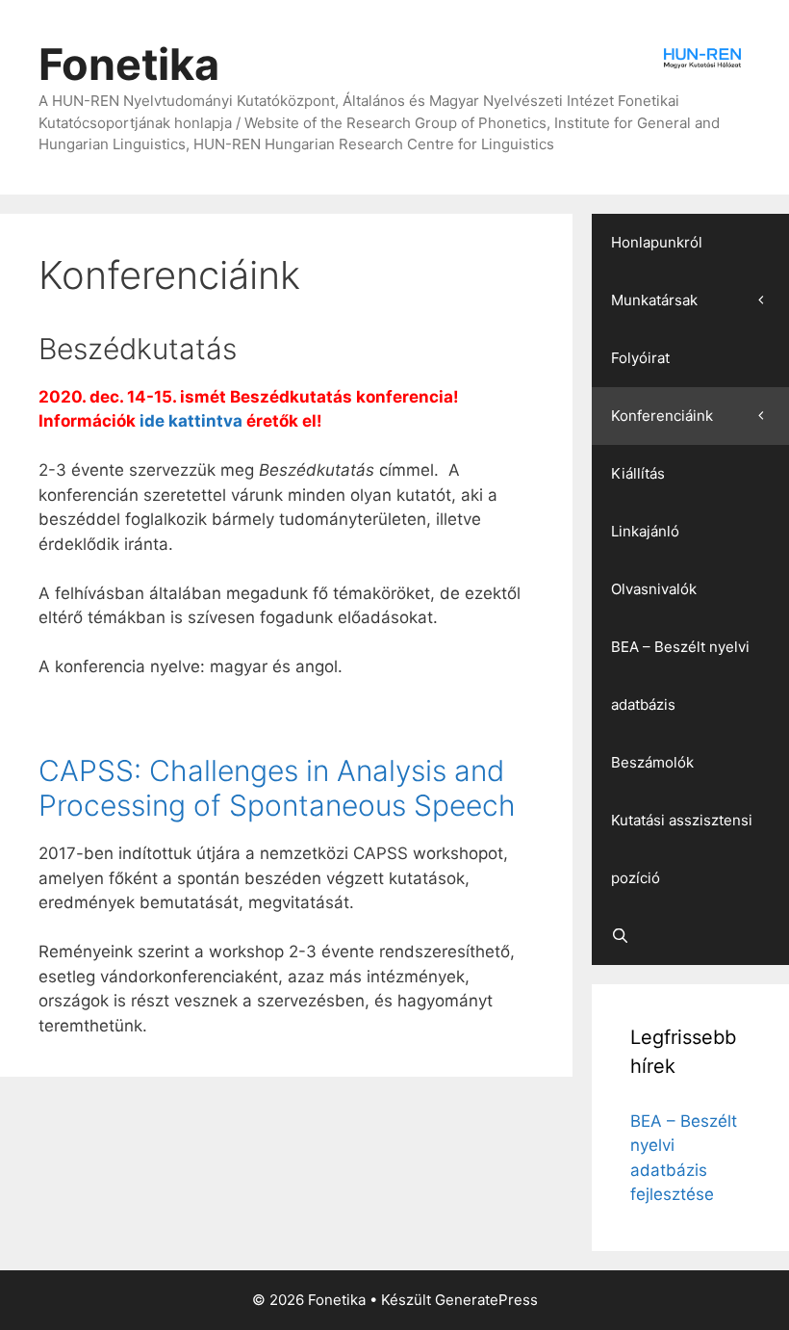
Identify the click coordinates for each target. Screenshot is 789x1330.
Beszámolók (652, 762)
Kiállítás (638, 473)
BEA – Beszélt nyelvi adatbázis (680, 676)
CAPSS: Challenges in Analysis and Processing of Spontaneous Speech (277, 787)
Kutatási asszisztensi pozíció (681, 849)
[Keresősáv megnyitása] (690, 936)
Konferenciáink (662, 415)
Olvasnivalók (654, 589)
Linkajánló (645, 531)
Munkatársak (654, 300)
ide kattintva (191, 420)
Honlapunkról (656, 242)
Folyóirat (640, 358)
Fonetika (128, 64)
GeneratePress (486, 1300)
